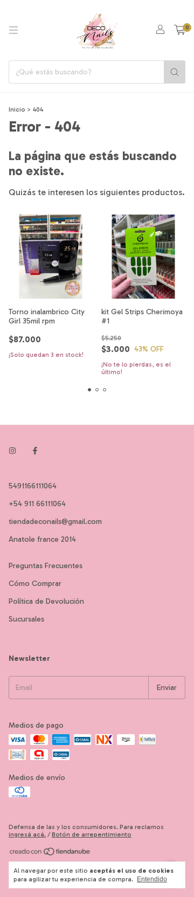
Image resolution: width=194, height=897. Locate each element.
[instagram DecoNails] (12, 451)
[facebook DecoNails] (35, 451)
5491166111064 (33, 486)
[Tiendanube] (50, 854)
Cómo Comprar (35, 583)
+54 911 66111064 (37, 503)
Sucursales (26, 619)
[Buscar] (174, 72)
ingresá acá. (27, 834)
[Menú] (13, 30)
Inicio (17, 109)
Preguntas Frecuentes (45, 565)
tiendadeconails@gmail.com (55, 521)
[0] (179, 30)
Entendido (152, 879)
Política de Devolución (46, 601)
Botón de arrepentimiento (91, 834)
